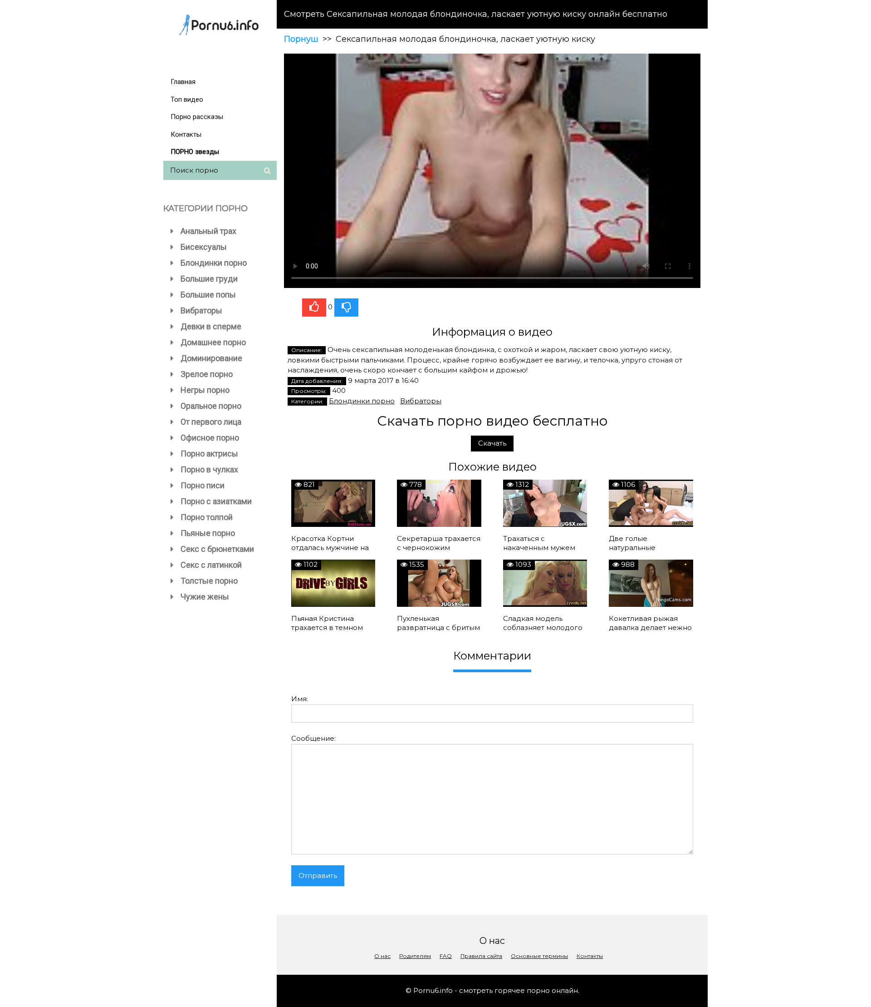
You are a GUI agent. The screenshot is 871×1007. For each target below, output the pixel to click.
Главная (183, 82)
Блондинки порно (214, 263)
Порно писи (203, 485)
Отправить (317, 875)
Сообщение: (313, 738)
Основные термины (539, 955)
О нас (382, 955)
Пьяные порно (208, 533)
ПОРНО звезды (195, 152)
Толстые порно (209, 580)
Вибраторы (201, 310)
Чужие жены (205, 596)
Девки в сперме (211, 326)
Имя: (299, 698)
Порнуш (301, 39)
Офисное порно (210, 437)
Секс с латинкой (211, 565)
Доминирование (211, 358)
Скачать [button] (492, 443)
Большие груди (209, 278)
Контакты (186, 134)
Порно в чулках (209, 469)
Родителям (415, 955)
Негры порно (205, 390)
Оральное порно (211, 406)
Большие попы (208, 294)
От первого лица (211, 422)
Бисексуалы (204, 247)
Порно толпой (207, 517)
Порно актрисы (209, 453)
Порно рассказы (197, 117)
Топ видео (187, 99)
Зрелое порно (207, 374)
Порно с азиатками (216, 501)
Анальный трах (208, 231)
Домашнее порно (213, 342)
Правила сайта (481, 955)
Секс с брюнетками (217, 549)
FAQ (446, 955)
